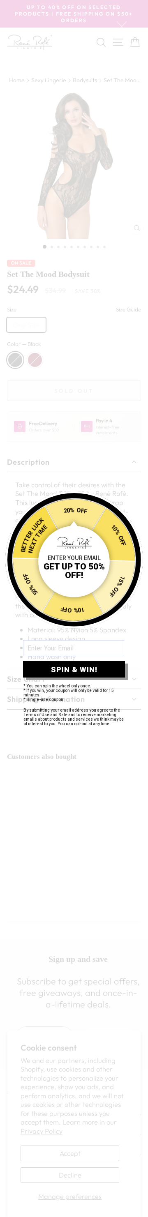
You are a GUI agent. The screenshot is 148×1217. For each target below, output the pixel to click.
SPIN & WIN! (74, 669)
